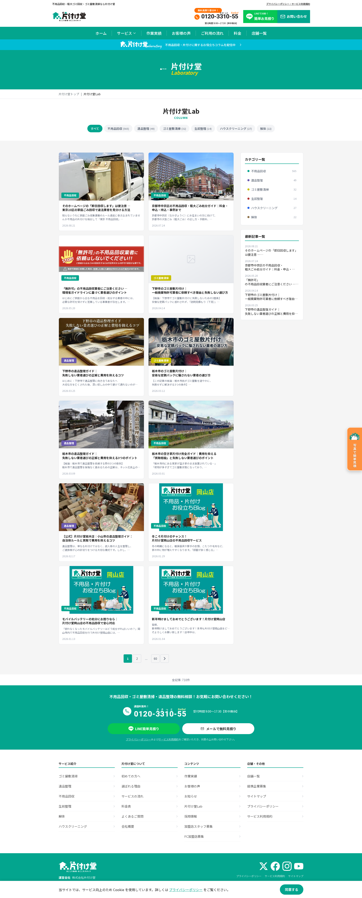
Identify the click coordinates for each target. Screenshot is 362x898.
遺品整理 (146, 128)
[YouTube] (298, 866)
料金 (237, 33)
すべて (95, 128)
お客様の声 (181, 33)
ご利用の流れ (212, 33)
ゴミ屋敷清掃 (174, 128)
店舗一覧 (259, 33)
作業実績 (154, 33)
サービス (124, 33)
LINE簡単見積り (147, 728)
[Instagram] (287, 866)
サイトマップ (295, 876)
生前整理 (203, 128)
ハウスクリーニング (236, 128)
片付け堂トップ (69, 94)
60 (155, 658)
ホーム (101, 33)
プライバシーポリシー (138, 739)
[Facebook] (275, 866)
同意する (291, 889)
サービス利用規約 (169, 739)
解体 (266, 128)
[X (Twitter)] (263, 866)
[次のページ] (164, 658)
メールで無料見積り (221, 728)
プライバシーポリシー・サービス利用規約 (288, 3)
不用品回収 (118, 128)
